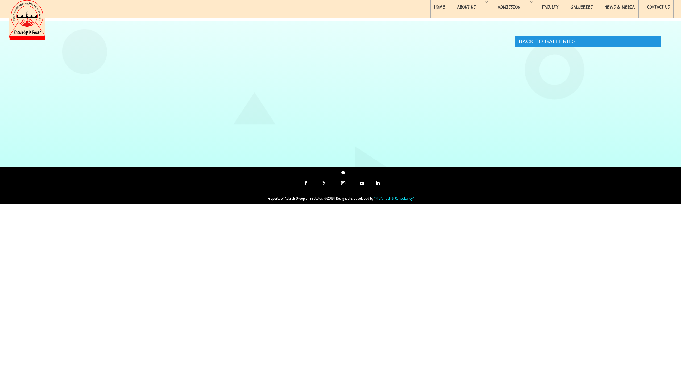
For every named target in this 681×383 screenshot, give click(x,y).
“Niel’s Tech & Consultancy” (394, 198)
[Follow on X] (324, 183)
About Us (466, 7)
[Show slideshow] (258, 134)
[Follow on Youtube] (362, 183)
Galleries (582, 7)
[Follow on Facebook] (306, 183)
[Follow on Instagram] (343, 183)
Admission (509, 7)
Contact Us (658, 7)
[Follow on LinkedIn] (377, 183)
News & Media (620, 7)
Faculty (550, 7)
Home (439, 7)
